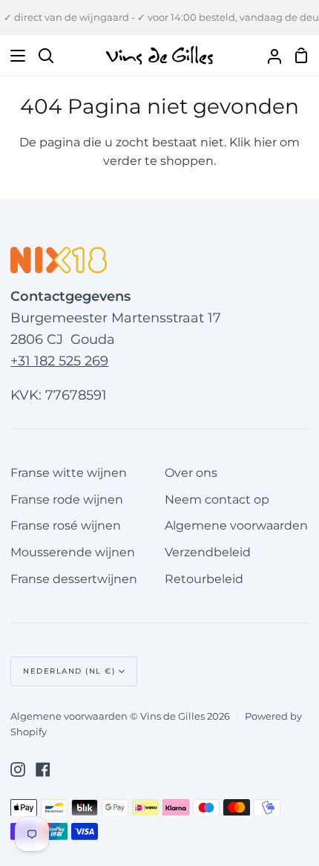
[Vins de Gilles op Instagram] (17, 769)
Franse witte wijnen (68, 473)
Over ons (191, 473)
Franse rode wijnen (66, 499)
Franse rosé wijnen (65, 525)
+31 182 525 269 (59, 361)
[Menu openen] (13, 56)
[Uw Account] (268, 55)
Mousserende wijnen (72, 552)
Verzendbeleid (208, 552)
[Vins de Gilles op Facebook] (43, 769)
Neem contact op (217, 499)
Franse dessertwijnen (73, 579)
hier (265, 142)
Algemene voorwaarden (236, 525)
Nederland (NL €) (69, 671)
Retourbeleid (204, 579)
